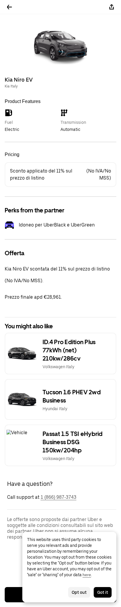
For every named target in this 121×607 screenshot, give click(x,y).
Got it (102, 592)
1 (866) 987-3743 (58, 497)
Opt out (79, 592)
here (87, 574)
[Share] (112, 7)
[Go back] (9, 7)
